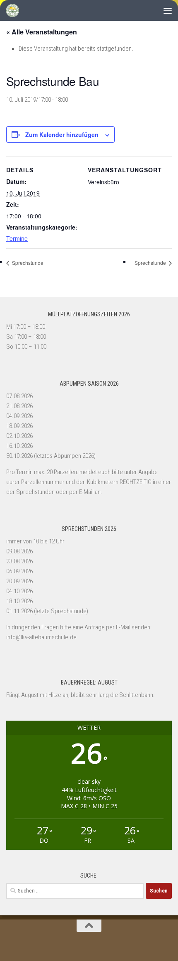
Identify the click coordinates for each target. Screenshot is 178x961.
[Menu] (167, 10)
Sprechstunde (27, 262)
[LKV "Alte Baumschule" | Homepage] (14, 10)
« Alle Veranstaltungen (41, 32)
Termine (17, 238)
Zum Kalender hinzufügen (62, 134)
